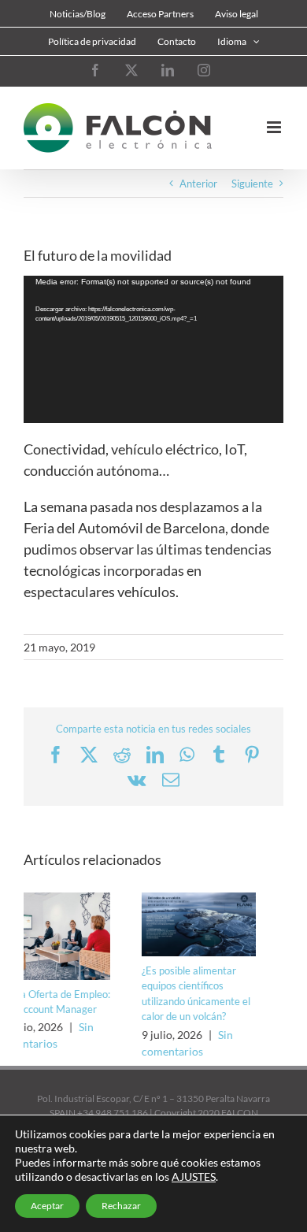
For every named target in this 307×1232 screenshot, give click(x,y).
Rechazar (121, 1206)
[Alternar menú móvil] (275, 127)
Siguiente (252, 183)
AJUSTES (194, 1176)
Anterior (198, 183)
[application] (153, 349)
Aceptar (47, 1206)
